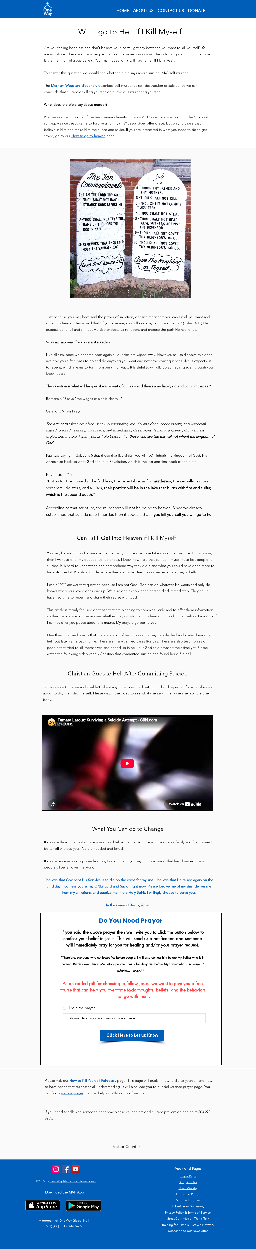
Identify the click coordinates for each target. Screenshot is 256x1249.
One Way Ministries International (73, 1181)
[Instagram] (56, 1169)
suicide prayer (72, 1093)
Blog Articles (188, 1182)
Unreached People (188, 1194)
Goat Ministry (188, 1188)
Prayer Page (188, 1176)
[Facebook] (66, 1169)
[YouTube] (76, 1169)
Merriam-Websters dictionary (74, 85)
